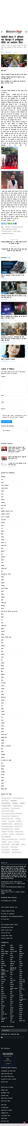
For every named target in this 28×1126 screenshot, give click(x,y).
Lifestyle (4, 834)
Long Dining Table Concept (9, 229)
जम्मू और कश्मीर (4, 588)
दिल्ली (2, 614)
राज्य (2, 717)
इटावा (2, 508)
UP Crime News (6, 849)
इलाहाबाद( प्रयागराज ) (6, 514)
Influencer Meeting (17, 227)
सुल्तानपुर (3, 771)
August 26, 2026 (12, 299)
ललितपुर (2, 740)
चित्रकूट (2, 582)
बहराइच (2, 654)
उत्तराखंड (3, 522)
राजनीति (2, 711)
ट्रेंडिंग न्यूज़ (4, 356)
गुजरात (2, 559)
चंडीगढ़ (2, 577)
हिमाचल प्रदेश (4, 788)
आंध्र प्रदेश (3, 505)
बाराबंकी (2, 663)
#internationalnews (18, 798)
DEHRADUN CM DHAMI (7, 823)
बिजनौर (2, 668)
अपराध (3, 313)
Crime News (11, 821)
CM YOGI (4, 821)
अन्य (2, 479)
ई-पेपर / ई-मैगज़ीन (5, 516)
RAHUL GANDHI (15, 844)
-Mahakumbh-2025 (17, 805)
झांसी (2, 599)
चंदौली (2, 579)
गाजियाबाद (3, 557)
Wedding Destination (7, 233)
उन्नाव (2, 525)
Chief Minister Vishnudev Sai (10, 816)
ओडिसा (2, 531)
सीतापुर (2, 768)
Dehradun (7, 227)
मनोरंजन (2, 685)
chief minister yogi (7, 818)
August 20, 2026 (12, 361)
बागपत (2, 657)
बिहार (2, 671)
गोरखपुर (2, 565)
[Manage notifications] (24, 1123)
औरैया (2, 534)
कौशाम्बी (2, 551)
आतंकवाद (3, 502)
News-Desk (8, 52)
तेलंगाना (2, 608)
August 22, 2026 (12, 342)
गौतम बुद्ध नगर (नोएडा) (6, 574)
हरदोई (2, 783)
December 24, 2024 (13, 466)
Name (3, 395)
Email (3, 402)
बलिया (2, 648)
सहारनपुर (3, 766)
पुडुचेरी (2, 628)
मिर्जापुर (2, 694)
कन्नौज (2, 537)
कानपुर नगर (3, 542)
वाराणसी (2, 743)
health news (18, 826)
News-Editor (4, 299)
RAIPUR (23, 844)
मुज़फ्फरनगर (3, 697)
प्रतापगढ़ (3, 631)
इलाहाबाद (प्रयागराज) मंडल (7, 511)
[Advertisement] (14, 15)
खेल (2, 554)
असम (2, 494)
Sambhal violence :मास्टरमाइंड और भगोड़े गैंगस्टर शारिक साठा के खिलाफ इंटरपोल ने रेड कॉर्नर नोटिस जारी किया (13, 338)
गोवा (2, 571)
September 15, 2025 (13, 453)
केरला (2, 548)
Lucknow (12, 834)
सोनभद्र (2, 774)
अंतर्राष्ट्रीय (3, 476)
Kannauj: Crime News (7, 831)
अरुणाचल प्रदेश (4, 488)
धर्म (1, 620)
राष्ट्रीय (2, 726)
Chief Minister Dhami (8, 811)
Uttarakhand (15, 849)
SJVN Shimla (14, 847)
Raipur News (5, 847)
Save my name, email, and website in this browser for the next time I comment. (15, 416)
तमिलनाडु (3, 605)
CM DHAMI (18, 818)
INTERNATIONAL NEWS (7, 829)
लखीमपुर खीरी (4, 737)
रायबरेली (2, 723)
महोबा (2, 691)
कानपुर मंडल (3, 545)
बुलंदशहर (2, 674)
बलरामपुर (2, 645)
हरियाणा (2, 786)
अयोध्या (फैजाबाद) (5, 485)
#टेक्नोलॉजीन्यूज (15, 803)
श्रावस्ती (2, 757)
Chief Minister (15, 808)
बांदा (2, 660)
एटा (1, 528)
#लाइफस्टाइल (22, 803)
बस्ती (2, 651)
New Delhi (22, 839)
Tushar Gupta (16, 231)
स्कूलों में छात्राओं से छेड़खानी (8, 359)
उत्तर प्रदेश (4, 272)
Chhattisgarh (5, 808)
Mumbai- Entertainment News (9, 839)
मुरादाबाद (2, 700)
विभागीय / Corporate (6, 746)
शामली (2, 751)
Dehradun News (18, 823)
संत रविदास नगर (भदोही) (6, 760)
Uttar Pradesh (6, 852)
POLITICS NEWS (6, 844)
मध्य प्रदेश (3, 683)
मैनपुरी (2, 708)
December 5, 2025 (13, 460)
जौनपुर (2, 594)
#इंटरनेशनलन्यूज (14, 800)
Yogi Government (16, 852)
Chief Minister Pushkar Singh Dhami (12, 813)
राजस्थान (3, 714)
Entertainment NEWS (7, 826)
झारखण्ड (2, 597)
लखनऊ (2, 731)
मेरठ (2, 705)
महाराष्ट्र (2, 688)
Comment (4, 376)
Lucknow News (19, 834)
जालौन (2, 591)
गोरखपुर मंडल (4, 568)
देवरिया (2, 617)
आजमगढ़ (2, 499)
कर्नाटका (2, 539)
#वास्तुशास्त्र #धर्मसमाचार (6, 805)
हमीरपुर (2, 780)
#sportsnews (5, 800)
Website (3, 408)
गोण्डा (2, 562)
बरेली (2, 642)
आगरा (2, 496)
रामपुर (2, 720)
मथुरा (2, 680)
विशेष (2, 748)
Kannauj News (19, 831)
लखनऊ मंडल (3, 734)
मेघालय (2, 703)
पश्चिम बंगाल (3, 625)
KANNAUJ (17, 829)
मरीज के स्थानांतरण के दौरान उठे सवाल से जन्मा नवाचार (14, 74)
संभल (2, 763)
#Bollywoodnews (6, 798)
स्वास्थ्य (2, 777)
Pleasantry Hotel (6, 231)
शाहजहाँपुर (3, 754)
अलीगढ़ (2, 491)
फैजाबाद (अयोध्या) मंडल (6, 637)
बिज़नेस (2, 665)
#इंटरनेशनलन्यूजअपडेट (6, 803)
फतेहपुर (2, 634)
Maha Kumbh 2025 (6, 836)
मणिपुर (2, 677)
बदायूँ (2, 640)
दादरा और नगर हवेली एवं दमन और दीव (9, 611)
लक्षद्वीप (2, 728)
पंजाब (2, 622)
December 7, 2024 (18, 52)
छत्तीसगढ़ (2, 585)
